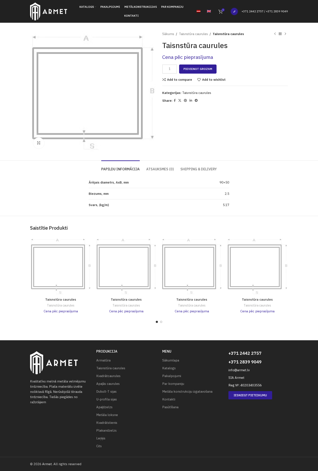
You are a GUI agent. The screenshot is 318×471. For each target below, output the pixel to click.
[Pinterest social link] (185, 100)
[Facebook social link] (174, 100)
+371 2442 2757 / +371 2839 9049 (264, 11)
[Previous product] (275, 34)
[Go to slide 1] (157, 322)
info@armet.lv (239, 370)
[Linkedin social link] (190, 100)
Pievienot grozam (197, 69)
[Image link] (54, 362)
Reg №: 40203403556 (245, 385)
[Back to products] (280, 34)
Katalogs (169, 368)
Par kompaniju (173, 384)
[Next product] (285, 34)
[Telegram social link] (196, 100)
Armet (47, 464)
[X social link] (180, 100)
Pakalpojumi (171, 376)
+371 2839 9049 (245, 362)
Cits (99, 446)
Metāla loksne (107, 415)
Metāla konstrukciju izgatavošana (187, 391)
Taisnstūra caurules (193, 34)
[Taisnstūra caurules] (60, 266)
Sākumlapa (170, 360)
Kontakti (168, 399)
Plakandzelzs (106, 430)
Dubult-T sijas (106, 391)
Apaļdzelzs (104, 407)
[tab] (120, 167)
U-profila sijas (106, 399)
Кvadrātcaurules (108, 376)
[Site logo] (48, 11)
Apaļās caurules (108, 384)
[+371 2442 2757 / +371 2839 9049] (234, 11)
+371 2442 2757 (245, 353)
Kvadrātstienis (106, 423)
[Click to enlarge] (38, 142)
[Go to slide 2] (161, 322)
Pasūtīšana (170, 407)
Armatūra (103, 360)
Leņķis (100, 438)
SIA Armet (236, 378)
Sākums (168, 34)
